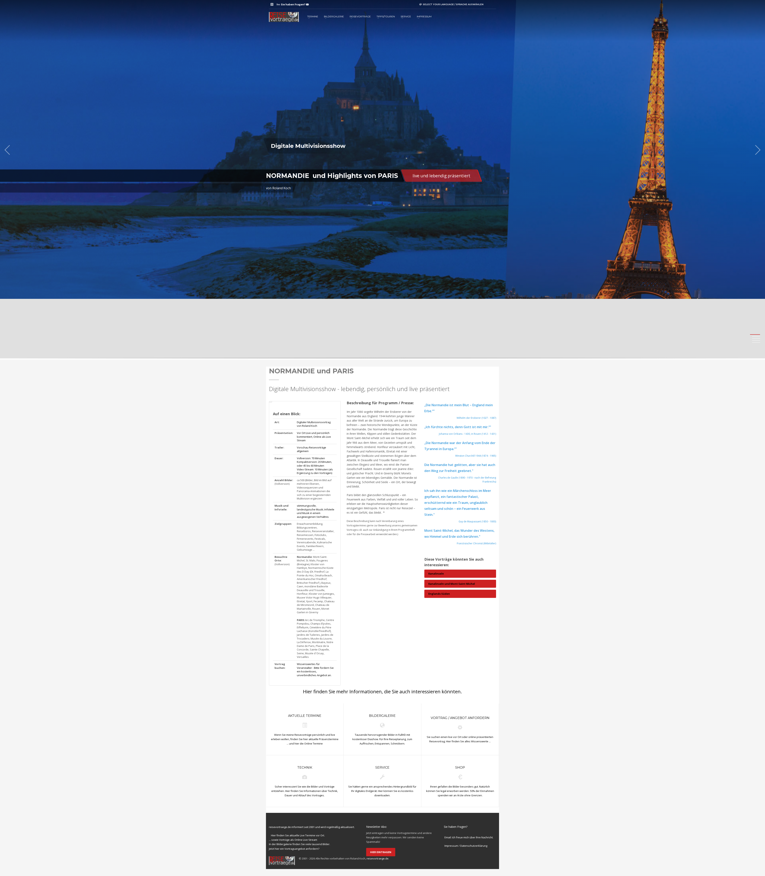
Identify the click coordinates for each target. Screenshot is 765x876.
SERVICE (406, 16)
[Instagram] (272, 4)
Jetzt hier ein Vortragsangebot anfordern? (294, 848)
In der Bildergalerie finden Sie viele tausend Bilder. (299, 844)
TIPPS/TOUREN (386, 16)
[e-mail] (307, 4)
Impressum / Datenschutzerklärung (465, 846)
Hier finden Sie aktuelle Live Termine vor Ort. (298, 835)
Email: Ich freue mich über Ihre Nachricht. (468, 837)
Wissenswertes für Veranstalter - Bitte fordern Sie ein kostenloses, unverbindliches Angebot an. (315, 669)
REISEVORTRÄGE (360, 16)
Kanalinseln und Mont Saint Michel (451, 584)
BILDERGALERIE (334, 16)
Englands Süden (439, 593)
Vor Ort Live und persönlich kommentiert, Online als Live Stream (314, 436)
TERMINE (312, 16)
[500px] (278, 4)
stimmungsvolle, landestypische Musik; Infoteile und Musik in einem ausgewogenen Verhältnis (315, 511)
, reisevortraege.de (376, 858)
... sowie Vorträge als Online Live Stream (293, 840)
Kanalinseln (436, 573)
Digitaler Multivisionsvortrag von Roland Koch (314, 424)
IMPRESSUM (424, 16)
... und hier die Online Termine (305, 743)
